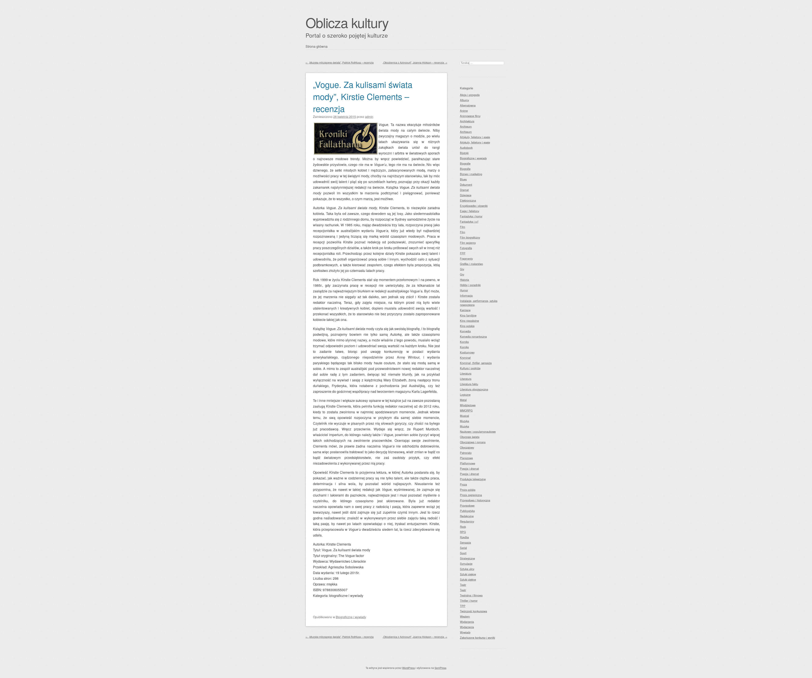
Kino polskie (467, 326)
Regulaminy (467, 521)
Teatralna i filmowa (471, 595)
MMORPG (466, 410)
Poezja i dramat (469, 469)
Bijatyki (464, 153)
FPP (462, 253)
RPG (463, 532)
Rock (463, 527)
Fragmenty (466, 258)
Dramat (464, 190)
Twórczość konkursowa (473, 611)
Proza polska (467, 490)
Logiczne (465, 395)
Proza (463, 484)
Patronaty (466, 453)
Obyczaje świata (469, 437)
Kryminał (465, 358)
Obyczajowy (467, 447)
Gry (462, 269)
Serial (463, 548)
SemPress (440, 668)
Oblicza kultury (347, 22)
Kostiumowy (467, 352)
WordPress (408, 668)
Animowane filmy (470, 116)
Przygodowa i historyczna (475, 500)
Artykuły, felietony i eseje (475, 137)
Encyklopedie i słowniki (474, 206)
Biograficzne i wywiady (351, 617)
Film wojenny (468, 243)
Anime (464, 111)
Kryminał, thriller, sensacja (476, 363)
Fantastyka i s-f (469, 222)
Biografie (465, 163)
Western (465, 616)
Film (462, 227)
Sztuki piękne (468, 574)
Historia (464, 280)
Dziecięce (465, 195)
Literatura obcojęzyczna (474, 389)
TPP (462, 606)
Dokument (466, 185)
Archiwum (466, 126)
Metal (463, 400)
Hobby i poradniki (470, 285)
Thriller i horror (468, 601)
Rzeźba (464, 537)
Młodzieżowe (468, 405)
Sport (463, 553)
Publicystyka (467, 511)
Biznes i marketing (471, 174)
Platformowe (467, 463)
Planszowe (466, 458)
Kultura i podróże (470, 368)
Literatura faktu (469, 384)
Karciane (465, 310)
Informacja (466, 295)
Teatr (463, 585)
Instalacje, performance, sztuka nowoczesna (478, 303)
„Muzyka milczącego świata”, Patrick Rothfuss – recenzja (340, 62)
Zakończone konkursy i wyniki (477, 638)
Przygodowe (467, 505)
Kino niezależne (469, 321)
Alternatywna (468, 105)
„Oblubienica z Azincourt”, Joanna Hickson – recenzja (415, 62)
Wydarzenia (467, 622)
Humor (464, 290)
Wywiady (465, 632)
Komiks (464, 342)
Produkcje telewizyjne (473, 479)
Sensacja (465, 542)
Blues (463, 179)
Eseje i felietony (469, 211)
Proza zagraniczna (471, 495)
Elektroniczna (468, 200)
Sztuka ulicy (467, 569)
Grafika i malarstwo (471, 264)
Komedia (465, 331)
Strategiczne (467, 558)
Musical (464, 416)
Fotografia (466, 248)
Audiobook (466, 148)
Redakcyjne (467, 516)
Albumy (464, 100)
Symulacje (466, 564)
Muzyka (464, 421)
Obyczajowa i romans (473, 442)
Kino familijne (468, 315)
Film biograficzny (470, 237)
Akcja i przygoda (470, 95)
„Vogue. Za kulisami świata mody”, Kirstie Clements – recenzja (362, 96)
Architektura (467, 121)
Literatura (465, 373)
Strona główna (317, 46)
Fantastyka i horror (471, 216)
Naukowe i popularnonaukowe (478, 432)
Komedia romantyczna (473, 336)
